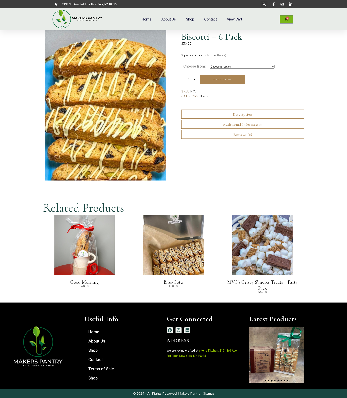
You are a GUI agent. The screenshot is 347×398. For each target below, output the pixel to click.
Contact (210, 19)
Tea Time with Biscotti (276, 351)
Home (146, 19)
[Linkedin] (187, 330)
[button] (264, 4)
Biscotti (205, 96)
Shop (190, 19)
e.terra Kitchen (208, 350)
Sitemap (208, 393)
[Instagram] (179, 330)
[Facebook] (170, 330)
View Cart (234, 19)
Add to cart (222, 79)
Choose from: (194, 66)
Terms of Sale (101, 368)
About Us (168, 19)
